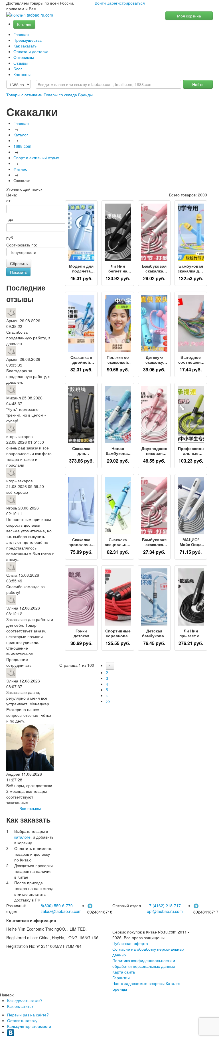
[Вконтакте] (10, 1032)
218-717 (164, 905)
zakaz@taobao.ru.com (61, 911)
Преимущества (27, 40)
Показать (18, 272)
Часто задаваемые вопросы (138, 983)
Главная (21, 34)
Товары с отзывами (24, 94)
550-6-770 (57, 905)
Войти (100, 3)
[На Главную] (29, 15)
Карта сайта (123, 972)
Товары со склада (60, 94)
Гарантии (121, 977)
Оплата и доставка (30, 51)
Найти (198, 84)
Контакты (22, 74)
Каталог (24, 24)
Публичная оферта (130, 943)
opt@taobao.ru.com (165, 911)
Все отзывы (30, 808)
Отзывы (20, 63)
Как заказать (24, 46)
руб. (10, 237)
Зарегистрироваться (126, 3)
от (8, 200)
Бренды (85, 94)
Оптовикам (23, 57)
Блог (17, 68)
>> (108, 701)
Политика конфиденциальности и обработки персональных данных (143, 963)
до (9, 219)
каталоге (22, 837)
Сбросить (19, 263)
